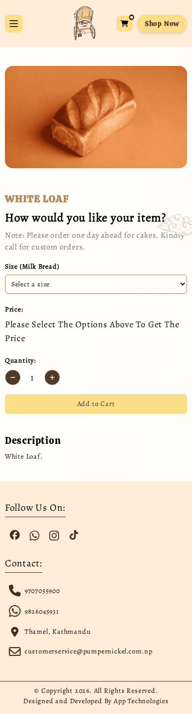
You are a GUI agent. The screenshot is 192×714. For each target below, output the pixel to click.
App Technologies (141, 701)
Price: (14, 309)
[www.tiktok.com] (74, 535)
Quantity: (20, 360)
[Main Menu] (14, 24)
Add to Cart (96, 403)
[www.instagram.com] (54, 535)
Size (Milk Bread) (32, 266)
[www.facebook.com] (15, 535)
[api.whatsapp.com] (34, 535)
